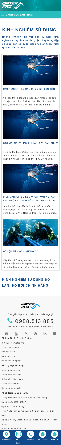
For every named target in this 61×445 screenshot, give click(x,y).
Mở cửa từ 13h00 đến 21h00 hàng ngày (30, 326)
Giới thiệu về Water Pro (12, 343)
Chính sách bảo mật (11, 375)
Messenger (42, 439)
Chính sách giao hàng (12, 379)
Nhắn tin (54, 439)
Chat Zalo (18, 441)
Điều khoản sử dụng (11, 370)
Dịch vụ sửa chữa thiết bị (13, 429)
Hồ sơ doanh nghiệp (11, 361)
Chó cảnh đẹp (8, 352)
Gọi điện (30, 439)
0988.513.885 (34, 321)
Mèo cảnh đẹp (8, 356)
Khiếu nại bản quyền (11, 388)
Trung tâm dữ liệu (10, 347)
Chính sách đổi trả (10, 383)
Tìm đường (6, 439)
